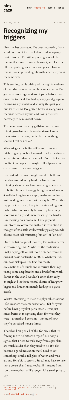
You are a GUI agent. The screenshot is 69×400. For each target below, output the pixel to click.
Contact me (10, 390)
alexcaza (8, 8)
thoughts (39, 8)
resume (51, 8)
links (61, 8)
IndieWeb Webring (19, 394)
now (29, 8)
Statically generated (16, 388)
